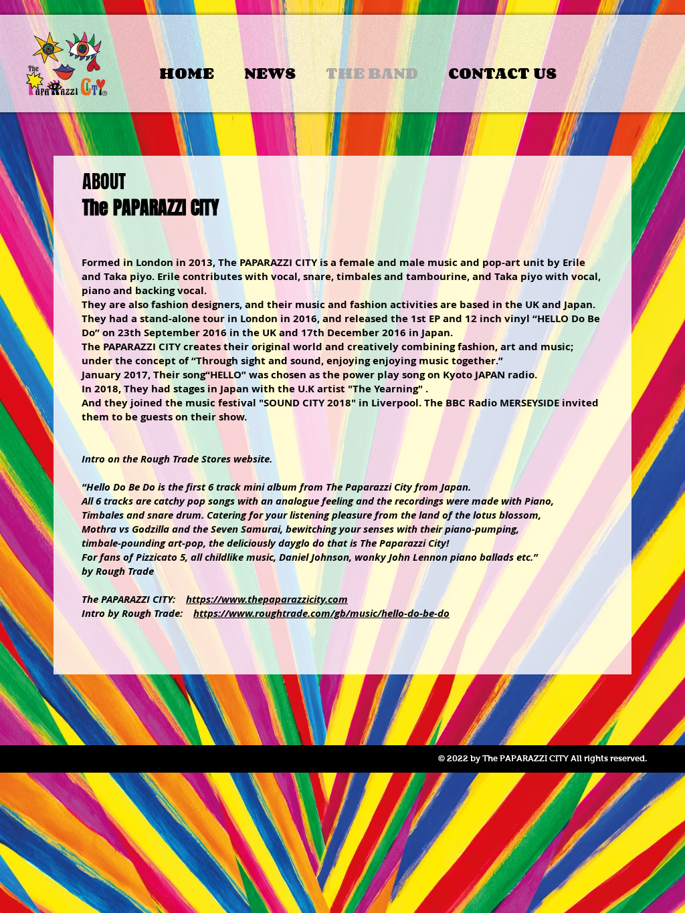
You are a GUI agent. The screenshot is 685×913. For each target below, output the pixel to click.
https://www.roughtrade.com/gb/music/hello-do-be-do (321, 613)
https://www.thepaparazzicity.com (267, 599)
